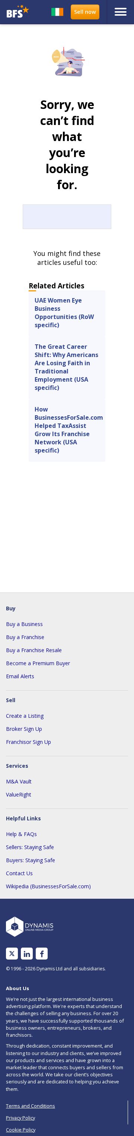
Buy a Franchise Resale (34, 650)
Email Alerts (20, 676)
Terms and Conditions (30, 1105)
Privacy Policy (20, 1117)
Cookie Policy (20, 1129)
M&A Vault (19, 781)
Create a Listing (25, 715)
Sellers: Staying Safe (30, 847)
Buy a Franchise (25, 637)
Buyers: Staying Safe (30, 860)
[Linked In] (27, 954)
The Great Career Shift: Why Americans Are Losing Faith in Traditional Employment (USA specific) (66, 367)
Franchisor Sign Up (28, 741)
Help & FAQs (21, 834)
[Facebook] (42, 954)
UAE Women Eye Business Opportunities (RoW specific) (64, 312)
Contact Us (19, 873)
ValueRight (18, 794)
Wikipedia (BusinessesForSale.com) (48, 886)
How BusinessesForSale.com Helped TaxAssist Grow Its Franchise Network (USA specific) (69, 429)
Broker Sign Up (24, 728)
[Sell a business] (85, 11)
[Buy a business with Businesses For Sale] (18, 12)
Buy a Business (24, 624)
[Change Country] (57, 12)
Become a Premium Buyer (38, 663)
